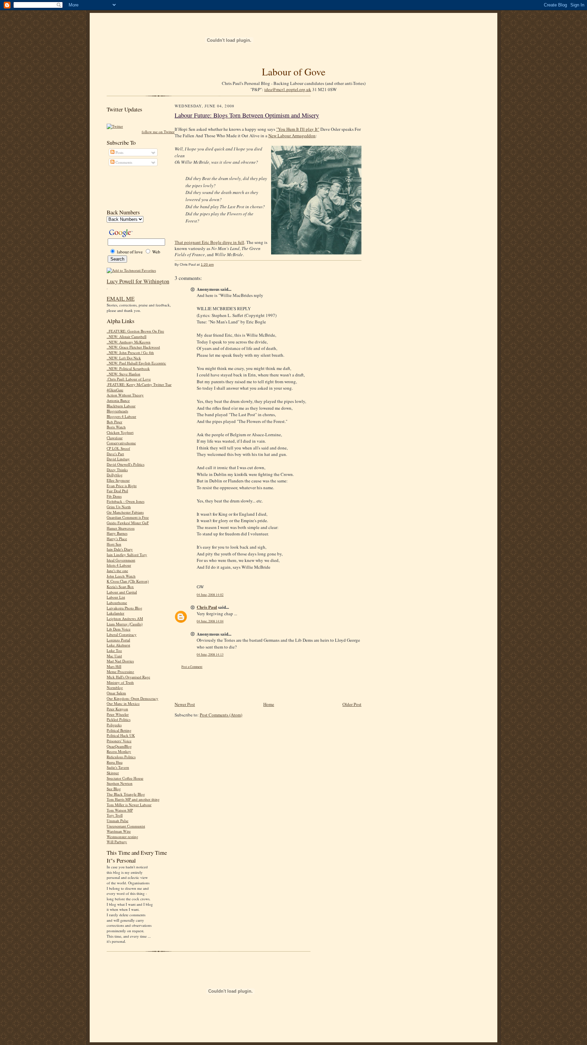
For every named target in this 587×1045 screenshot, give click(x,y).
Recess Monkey (119, 751)
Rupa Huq (115, 762)
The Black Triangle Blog (126, 794)
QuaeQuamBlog (119, 746)
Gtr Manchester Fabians (125, 512)
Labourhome (117, 602)
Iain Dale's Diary (120, 549)
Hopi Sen (114, 544)
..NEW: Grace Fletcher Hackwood (133, 347)
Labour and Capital (122, 592)
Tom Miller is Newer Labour (129, 804)
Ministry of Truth (120, 682)
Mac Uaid (114, 655)
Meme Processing (120, 671)
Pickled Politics (118, 719)
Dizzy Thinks (117, 469)
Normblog (115, 687)
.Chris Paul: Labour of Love (129, 379)
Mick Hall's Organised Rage (128, 676)
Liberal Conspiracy (122, 634)
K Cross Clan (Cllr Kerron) (128, 581)
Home (268, 704)
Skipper (113, 772)
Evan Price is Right (122, 485)
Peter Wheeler (118, 714)
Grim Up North (119, 506)
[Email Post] (217, 264)
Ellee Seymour (118, 480)
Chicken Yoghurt (120, 432)
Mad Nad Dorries (120, 660)
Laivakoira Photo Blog (124, 607)
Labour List (116, 597)
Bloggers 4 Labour (121, 416)
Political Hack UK (121, 735)
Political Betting (119, 730)
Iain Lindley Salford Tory (127, 554)
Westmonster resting (122, 836)
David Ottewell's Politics (125, 464)
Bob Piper (114, 421)
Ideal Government (121, 560)
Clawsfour (115, 437)
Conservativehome (121, 442)
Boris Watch (116, 426)
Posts (118, 152)
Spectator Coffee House (125, 778)
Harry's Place (117, 538)
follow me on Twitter (158, 131)
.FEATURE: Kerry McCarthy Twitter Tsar (139, 384)
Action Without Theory (125, 394)
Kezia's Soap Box (120, 586)
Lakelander (115, 613)
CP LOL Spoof (118, 448)
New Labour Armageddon (292, 135)
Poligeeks (114, 724)
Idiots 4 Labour (119, 565)
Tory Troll (115, 815)
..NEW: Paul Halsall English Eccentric (136, 363)
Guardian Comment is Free (128, 517)
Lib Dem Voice (118, 629)
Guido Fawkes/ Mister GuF (128, 522)
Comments (123, 162)
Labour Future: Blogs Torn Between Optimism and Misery (247, 115)
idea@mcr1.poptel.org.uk (287, 89)
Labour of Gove (293, 71)
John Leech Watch (121, 576)
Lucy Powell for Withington (138, 281)
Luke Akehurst (118, 645)
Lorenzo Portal (118, 639)
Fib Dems (114, 496)
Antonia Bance (118, 400)
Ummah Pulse (117, 820)
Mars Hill (114, 666)
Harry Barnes (117, 533)
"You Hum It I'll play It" (297, 129)
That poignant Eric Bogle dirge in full (209, 242)
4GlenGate (115, 389)
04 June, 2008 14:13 (210, 654)
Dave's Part (115, 453)
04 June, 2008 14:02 (210, 594)
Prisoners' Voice (119, 740)
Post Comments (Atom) (221, 715)
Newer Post (185, 704)
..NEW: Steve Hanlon (123, 373)
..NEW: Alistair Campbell (126, 336)
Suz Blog (114, 788)
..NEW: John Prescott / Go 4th (130, 352)
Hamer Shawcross (121, 528)
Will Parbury (117, 841)
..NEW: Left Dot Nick (124, 357)
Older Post (351, 704)
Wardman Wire (119, 831)
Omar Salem (116, 692)
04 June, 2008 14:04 (210, 621)
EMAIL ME (121, 298)
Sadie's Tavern (118, 767)
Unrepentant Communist (126, 826)
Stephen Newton (119, 783)
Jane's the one (117, 570)
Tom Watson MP (120, 810)
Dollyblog (115, 474)
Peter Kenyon (117, 708)
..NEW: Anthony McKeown (128, 341)
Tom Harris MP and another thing (133, 799)
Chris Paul (207, 607)
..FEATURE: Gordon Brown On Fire (135, 331)
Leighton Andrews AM (125, 618)
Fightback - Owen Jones (125, 501)
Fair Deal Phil (117, 490)
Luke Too (114, 650)
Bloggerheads (117, 410)
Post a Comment (191, 667)
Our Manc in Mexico (123, 703)
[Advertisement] (137, 187)
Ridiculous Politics (121, 756)
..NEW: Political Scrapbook (128, 368)
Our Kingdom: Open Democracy (132, 698)
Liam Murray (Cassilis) (125, 623)
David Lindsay (118, 458)
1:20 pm (207, 264)
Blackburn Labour (121, 405)
